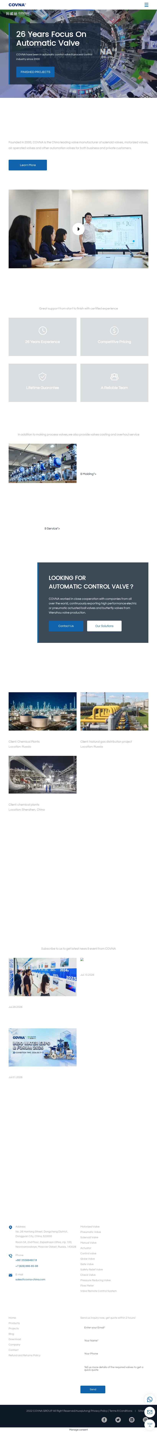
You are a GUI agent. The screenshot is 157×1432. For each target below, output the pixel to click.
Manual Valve (88, 1242)
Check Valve (88, 1275)
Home (12, 1318)
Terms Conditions (120, 1411)
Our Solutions (104, 626)
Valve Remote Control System (98, 1291)
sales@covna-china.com (30, 1279)
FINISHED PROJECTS (35, 72)
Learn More (28, 165)
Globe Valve (87, 1259)
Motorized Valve (90, 1226)
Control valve (88, 1253)
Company (14, 1344)
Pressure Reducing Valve (95, 1280)
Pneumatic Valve (90, 1232)
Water (88, 683)
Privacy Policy (99, 1411)
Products (14, 1323)
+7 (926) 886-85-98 (27, 1266)
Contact (14, 1350)
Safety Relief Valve (91, 1269)
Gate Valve (87, 1264)
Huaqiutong (82, 1411)
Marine (72, 683)
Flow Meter (87, 1285)
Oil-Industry (108, 683)
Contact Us (66, 626)
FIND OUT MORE (77, 820)
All (42, 683)
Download (15, 1339)
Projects (14, 1328)
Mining (56, 683)
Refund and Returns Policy (24, 1355)
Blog (11, 1334)
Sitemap (143, 1411)
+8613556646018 (26, 1260)
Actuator (85, 1248)
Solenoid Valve (89, 1237)
